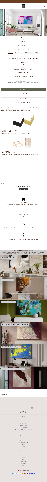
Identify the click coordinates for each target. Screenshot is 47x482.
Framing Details (23, 96)
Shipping (21, 69)
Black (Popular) (12, 58)
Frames (23, 457)
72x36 (20, 52)
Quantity (23, 62)
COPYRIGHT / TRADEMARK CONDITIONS (23, 429)
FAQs (23, 416)
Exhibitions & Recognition (23, 442)
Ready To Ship (23, 453)
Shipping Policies (23, 419)
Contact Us (23, 418)
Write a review (23, 189)
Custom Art (23, 455)
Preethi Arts (23, 433)
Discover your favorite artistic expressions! (15, 324)
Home (23, 39)
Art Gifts (23, 459)
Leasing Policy (23, 423)
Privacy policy (23, 425)
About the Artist (23, 436)
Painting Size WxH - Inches (23, 50)
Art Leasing (23, 463)
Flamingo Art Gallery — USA (23, 435)
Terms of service (23, 427)
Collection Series (23, 450)
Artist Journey (23, 438)
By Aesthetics (23, 452)
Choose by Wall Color (8, 302)
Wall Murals (23, 467)
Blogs (23, 444)
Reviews (23, 446)
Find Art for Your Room (8, 257)
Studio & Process (23, 440)
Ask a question (23, 98)
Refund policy (23, 421)
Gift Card (24, 465)
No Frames (35, 58)
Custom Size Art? (23, 72)
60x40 (15, 52)
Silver (24, 58)
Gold (19, 58)
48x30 (10, 52)
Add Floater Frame (23, 56)
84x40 (31, 52)
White (29, 58)
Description (23, 93)
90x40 (36, 52)
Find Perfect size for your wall (11, 346)
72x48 (26, 52)
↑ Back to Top (4, 394)
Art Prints (23, 461)
